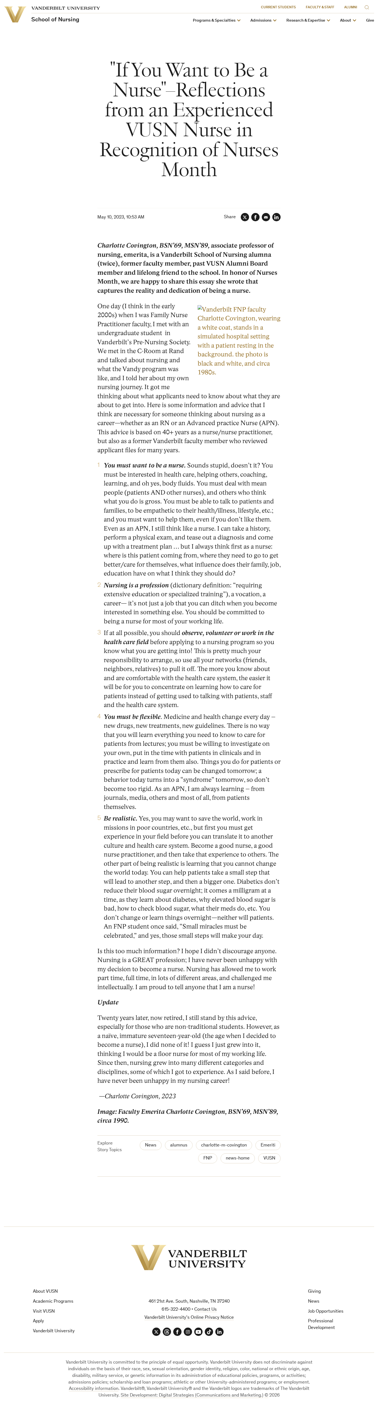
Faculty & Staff (320, 7)
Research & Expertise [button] (305, 21)
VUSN (269, 1158)
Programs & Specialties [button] (214, 21)
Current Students (278, 7)
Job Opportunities (325, 1311)
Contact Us (205, 1309)
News (150, 1145)
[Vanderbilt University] (189, 1257)
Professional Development (321, 1324)
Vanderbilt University (54, 1331)
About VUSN (45, 1291)
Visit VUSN (44, 1311)
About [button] (345, 21)
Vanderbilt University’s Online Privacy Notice (189, 1317)
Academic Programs (53, 1301)
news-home (238, 1158)
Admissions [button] (260, 21)
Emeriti (268, 1145)
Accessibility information (93, 1389)
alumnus (178, 1145)
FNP (207, 1158)
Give (370, 21)
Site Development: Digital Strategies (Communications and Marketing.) (192, 1395)
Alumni (350, 7)
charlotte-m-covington (224, 1145)
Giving (314, 1291)
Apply (38, 1321)
